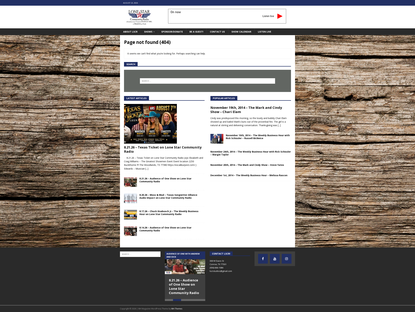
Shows (148, 31)
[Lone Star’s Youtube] (275, 259)
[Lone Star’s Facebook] (263, 259)
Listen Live (264, 31)
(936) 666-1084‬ (216, 267)
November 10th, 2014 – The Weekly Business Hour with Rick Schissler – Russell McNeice (258, 137)
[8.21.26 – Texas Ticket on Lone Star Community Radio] (164, 124)
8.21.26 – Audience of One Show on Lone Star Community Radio (165, 180)
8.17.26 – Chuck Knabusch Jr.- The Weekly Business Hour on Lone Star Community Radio (168, 213)
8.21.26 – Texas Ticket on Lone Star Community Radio (163, 149)
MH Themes (176, 308)
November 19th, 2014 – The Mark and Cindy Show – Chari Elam (246, 109)
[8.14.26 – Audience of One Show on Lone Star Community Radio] (130, 231)
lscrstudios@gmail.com (221, 271)
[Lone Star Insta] (286, 259)
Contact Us (217, 31)
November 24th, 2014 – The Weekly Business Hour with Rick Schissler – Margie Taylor (250, 153)
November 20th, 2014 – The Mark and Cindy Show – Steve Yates (247, 164)
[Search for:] (207, 81)
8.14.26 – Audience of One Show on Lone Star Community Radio (165, 229)
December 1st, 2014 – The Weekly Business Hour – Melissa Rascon (248, 175)
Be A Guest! (196, 31)
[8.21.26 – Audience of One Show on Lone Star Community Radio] (130, 182)
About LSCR (130, 31)
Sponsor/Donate (172, 31)
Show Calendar (241, 31)
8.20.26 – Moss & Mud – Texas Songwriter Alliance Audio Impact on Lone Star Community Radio (168, 196)
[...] (146, 168)
